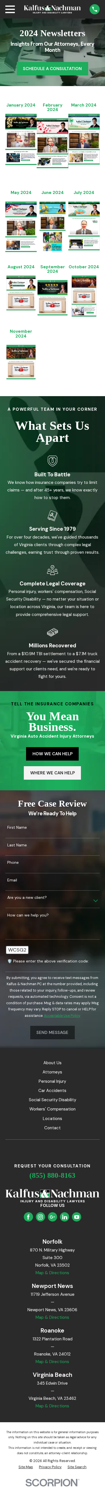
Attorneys (52, 1072)
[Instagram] (40, 1217)
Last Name (17, 845)
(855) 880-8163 (52, 1175)
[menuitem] (25, 1467)
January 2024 (21, 105)
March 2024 (84, 105)
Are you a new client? (27, 897)
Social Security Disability (52, 1100)
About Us (52, 1063)
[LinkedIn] (64, 1217)
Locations (52, 1118)
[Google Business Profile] (52, 1217)
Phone (13, 862)
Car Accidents (52, 1090)
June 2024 (52, 192)
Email (12, 880)
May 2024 (21, 192)
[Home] (52, 9)
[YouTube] (76, 1217)
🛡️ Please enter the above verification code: (48, 961)
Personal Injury (52, 1081)
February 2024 (52, 107)
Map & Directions (52, 1273)
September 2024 (52, 269)
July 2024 (84, 192)
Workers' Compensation (52, 1109)
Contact (52, 1128)
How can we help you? (28, 915)
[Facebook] (28, 1217)
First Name (17, 827)
